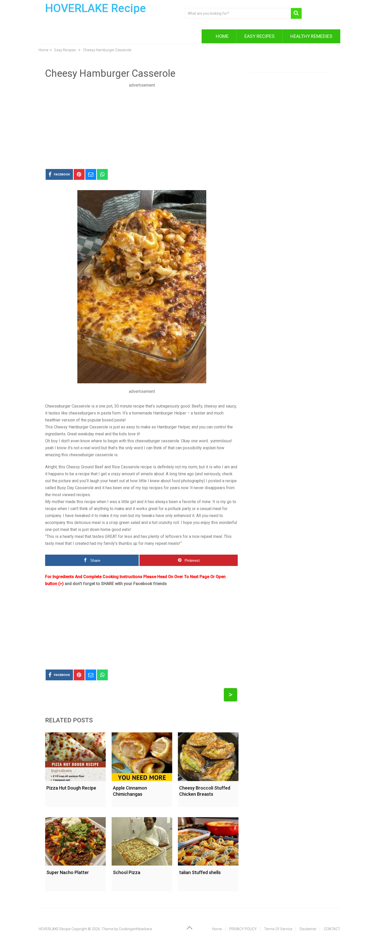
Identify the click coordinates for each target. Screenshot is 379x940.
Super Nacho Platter (67, 872)
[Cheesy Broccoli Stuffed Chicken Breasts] (208, 755)
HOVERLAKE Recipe (95, 8)
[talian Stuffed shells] (208, 840)
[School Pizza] (142, 840)
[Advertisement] (141, 125)
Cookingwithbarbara (135, 929)
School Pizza (126, 872)
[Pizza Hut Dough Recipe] (75, 755)
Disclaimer (308, 929)
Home (222, 36)
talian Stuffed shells (200, 872)
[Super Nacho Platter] (75, 840)
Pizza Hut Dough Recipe (71, 788)
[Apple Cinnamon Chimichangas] (142, 755)
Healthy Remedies (311, 36)
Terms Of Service (278, 929)
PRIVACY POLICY (243, 929)
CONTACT (332, 929)
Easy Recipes (259, 36)
